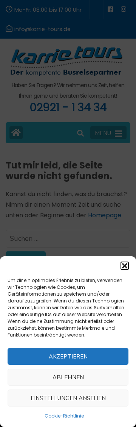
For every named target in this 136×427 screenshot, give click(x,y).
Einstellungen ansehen (68, 398)
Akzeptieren (68, 356)
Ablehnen (68, 377)
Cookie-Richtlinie (64, 416)
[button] (124, 266)
